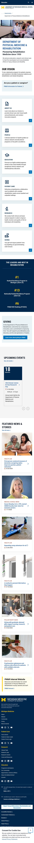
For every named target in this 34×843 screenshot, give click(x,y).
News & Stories (5, 723)
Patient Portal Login (6, 739)
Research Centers (5, 754)
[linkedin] (8, 761)
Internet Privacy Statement (9, 839)
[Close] (30, 830)
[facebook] (2, 728)
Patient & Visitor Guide (7, 737)
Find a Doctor (4, 734)
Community (4, 719)
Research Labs (5, 752)
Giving (3, 721)
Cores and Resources (6, 757)
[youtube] (11, 728)
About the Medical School (7, 775)
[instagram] (5, 728)
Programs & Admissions (7, 768)
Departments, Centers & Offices (9, 772)
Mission (3, 716)
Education (4, 765)
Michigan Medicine (7, 711)
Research (4, 747)
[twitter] (8, 728)
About (2, 714)
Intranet (3, 777)
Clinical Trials (4, 750)
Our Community (5, 770)
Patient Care (5, 731)
